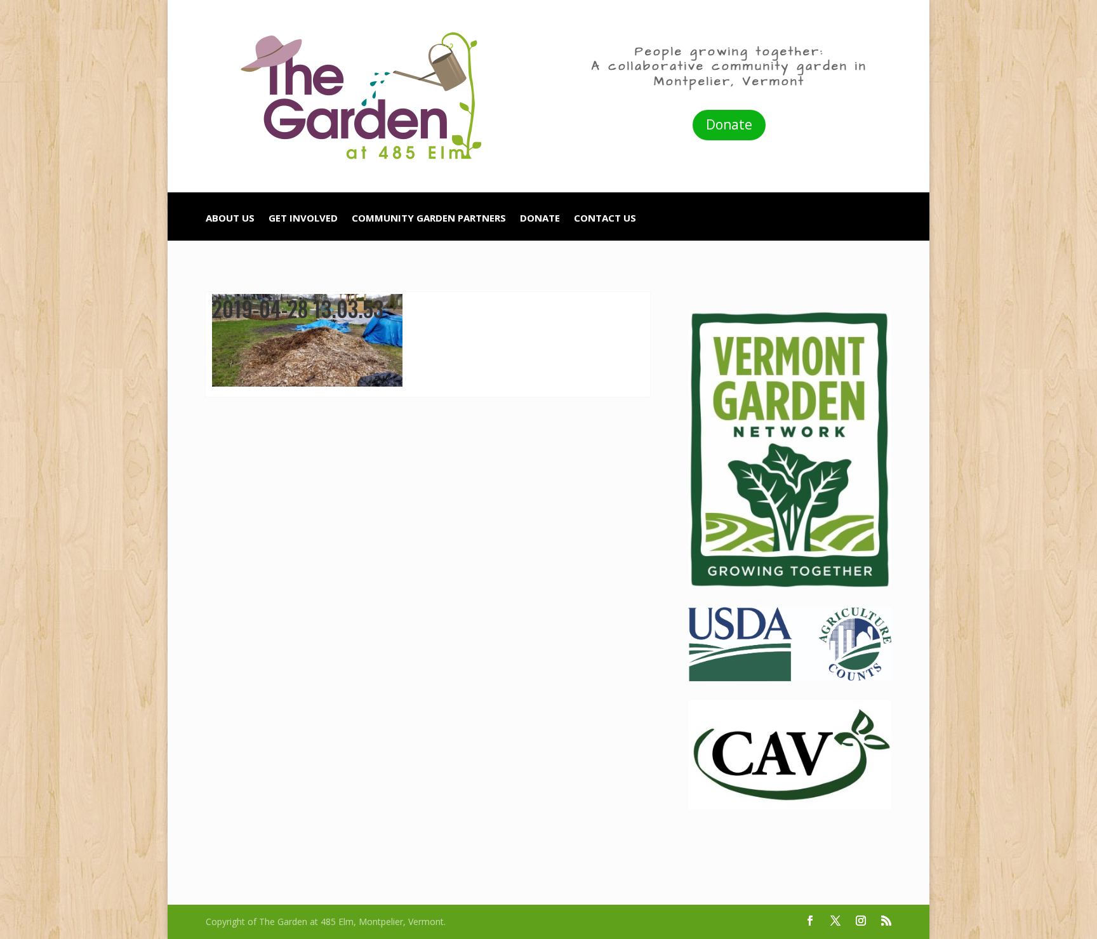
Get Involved (303, 218)
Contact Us (605, 218)
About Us (230, 218)
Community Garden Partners (429, 218)
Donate (729, 124)
